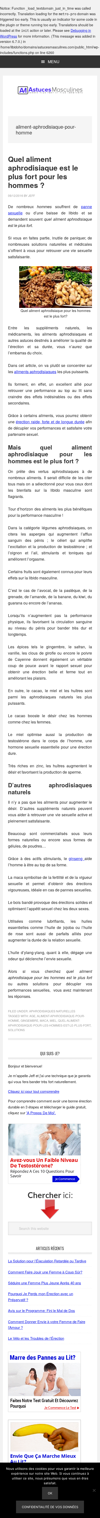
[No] (94, 1490)
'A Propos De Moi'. (41, 1112)
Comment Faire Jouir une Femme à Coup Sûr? (45, 1271)
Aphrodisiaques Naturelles (52, 1011)
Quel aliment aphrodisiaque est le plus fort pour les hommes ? (43, 172)
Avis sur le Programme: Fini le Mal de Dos (41, 1310)
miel (53, 1020)
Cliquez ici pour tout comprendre (33, 1091)
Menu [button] (53, 61)
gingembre (29, 1020)
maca (44, 1020)
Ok (50, 1493)
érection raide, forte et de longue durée (50, 421)
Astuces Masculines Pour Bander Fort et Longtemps (50, 90)
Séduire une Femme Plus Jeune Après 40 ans (44, 1282)
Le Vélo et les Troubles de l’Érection (36, 1338)
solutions (16, 1030)
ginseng (76, 858)
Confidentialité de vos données (50, 1507)
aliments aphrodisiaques (35, 371)
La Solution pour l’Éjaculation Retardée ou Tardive (47, 1260)
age (32, 1016)
